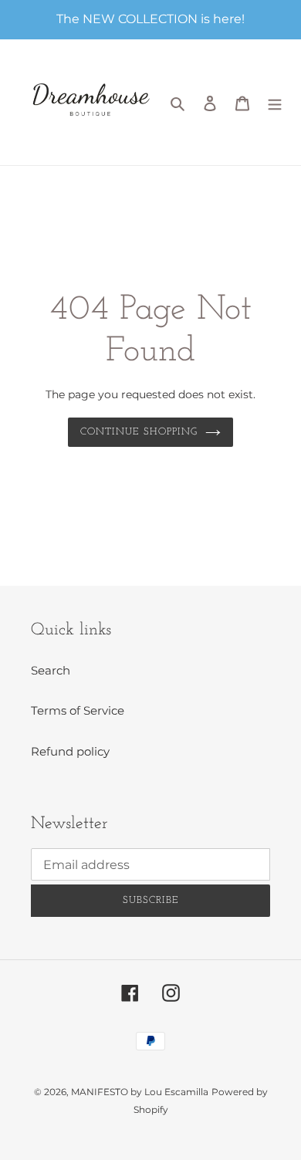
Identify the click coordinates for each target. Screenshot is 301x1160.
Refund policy (70, 751)
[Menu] (275, 102)
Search (50, 670)
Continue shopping (139, 432)
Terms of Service (77, 710)
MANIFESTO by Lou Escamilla (139, 1091)
